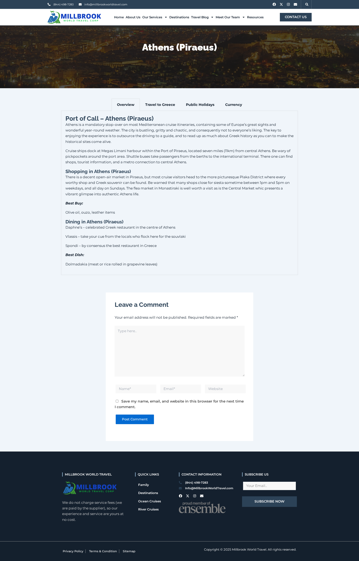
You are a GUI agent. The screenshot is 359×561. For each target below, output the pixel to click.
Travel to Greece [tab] (160, 105)
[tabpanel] (179, 193)
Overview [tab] (125, 105)
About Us (133, 17)
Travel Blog (200, 17)
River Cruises (148, 509)
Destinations (179, 17)
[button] (307, 4)
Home (119, 17)
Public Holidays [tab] (200, 105)
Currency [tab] (233, 105)
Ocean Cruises (149, 501)
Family (143, 485)
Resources (255, 17)
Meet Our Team (228, 17)
